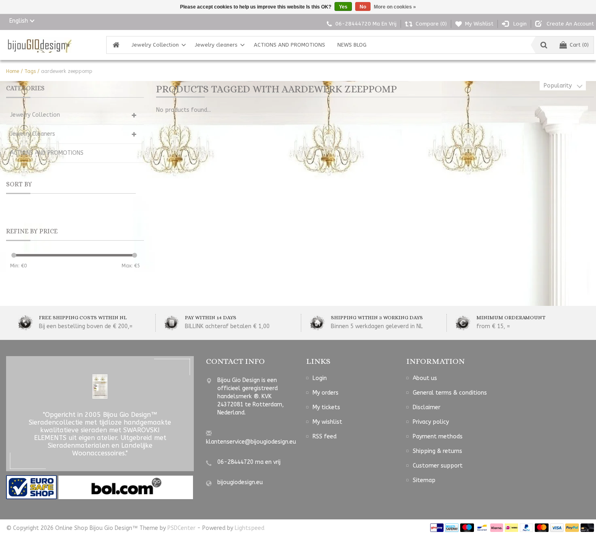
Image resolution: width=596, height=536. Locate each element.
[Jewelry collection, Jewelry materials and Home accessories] (38, 45)
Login (320, 378)
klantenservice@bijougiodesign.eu (251, 441)
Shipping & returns (437, 451)
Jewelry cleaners (216, 45)
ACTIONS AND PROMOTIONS (289, 45)
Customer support (438, 465)
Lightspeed (249, 528)
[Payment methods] (437, 527)
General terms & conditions (450, 392)
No (363, 7)
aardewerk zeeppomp (66, 71)
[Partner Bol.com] (125, 487)
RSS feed (325, 436)
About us (425, 378)
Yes (343, 7)
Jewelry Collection (155, 45)
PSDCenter (181, 528)
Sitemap (424, 480)
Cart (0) (579, 45)
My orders (326, 392)
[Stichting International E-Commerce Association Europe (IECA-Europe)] (32, 487)
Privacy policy (431, 422)
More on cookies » (395, 7)
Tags (30, 71)
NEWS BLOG (352, 45)
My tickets (326, 407)
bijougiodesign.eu (240, 482)
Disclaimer (426, 407)
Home (12, 71)
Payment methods (438, 436)
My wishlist (327, 422)
